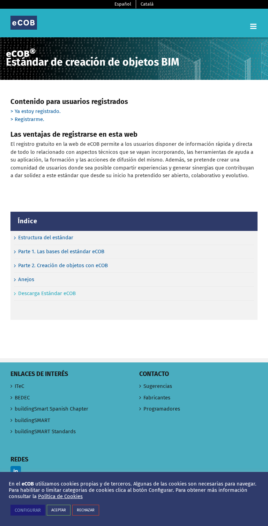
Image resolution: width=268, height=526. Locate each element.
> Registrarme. (27, 119)
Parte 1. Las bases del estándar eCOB (61, 251)
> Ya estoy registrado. (35, 111)
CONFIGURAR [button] (28, 510)
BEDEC (22, 397)
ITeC (19, 386)
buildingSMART (32, 420)
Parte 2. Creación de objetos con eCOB (63, 265)
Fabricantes (156, 397)
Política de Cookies (60, 496)
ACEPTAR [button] (58, 510)
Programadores (161, 409)
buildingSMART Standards (45, 431)
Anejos (26, 279)
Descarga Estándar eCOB (47, 293)
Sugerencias (157, 386)
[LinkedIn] (15, 471)
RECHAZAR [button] (86, 510)
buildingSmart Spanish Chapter (51, 409)
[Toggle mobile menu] (254, 26)
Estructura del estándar (45, 237)
